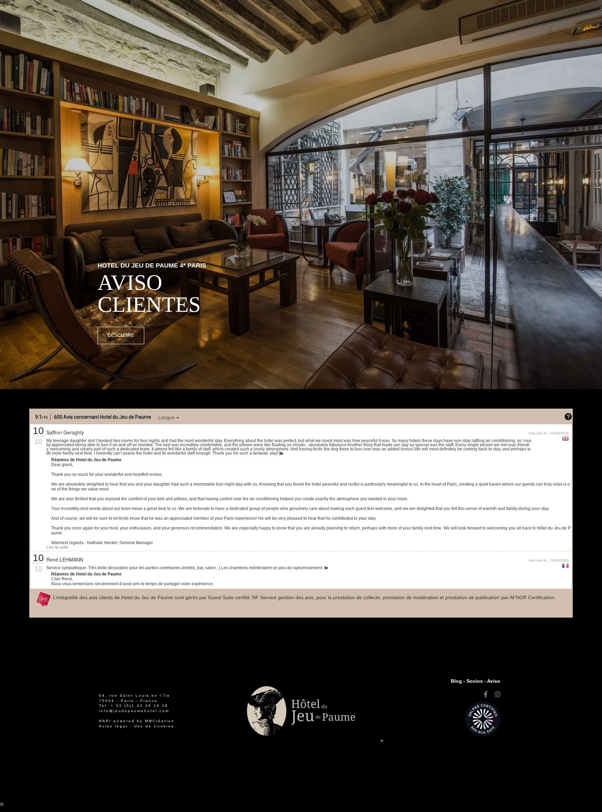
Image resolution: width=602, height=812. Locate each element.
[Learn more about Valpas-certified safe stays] (482, 718)
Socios (474, 681)
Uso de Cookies (154, 726)
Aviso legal (113, 726)
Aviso (493, 681)
